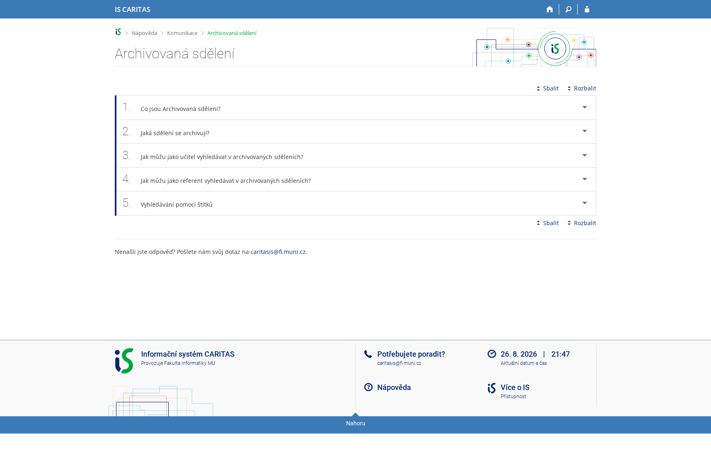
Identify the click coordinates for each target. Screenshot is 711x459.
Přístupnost (513, 396)
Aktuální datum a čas (524, 363)
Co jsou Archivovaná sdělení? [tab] (171, 107)
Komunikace (182, 33)
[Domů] (550, 9)
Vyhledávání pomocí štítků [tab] (167, 203)
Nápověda (144, 33)
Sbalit (551, 88)
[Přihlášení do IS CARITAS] (587, 9)
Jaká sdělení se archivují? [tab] (165, 131)
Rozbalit (585, 88)
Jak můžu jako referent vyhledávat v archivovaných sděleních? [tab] (216, 179)
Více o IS (515, 387)
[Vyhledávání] (568, 9)
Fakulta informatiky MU (189, 363)
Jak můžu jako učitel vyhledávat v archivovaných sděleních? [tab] (212, 155)
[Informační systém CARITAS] (118, 31)
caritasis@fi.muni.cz (278, 252)
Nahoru (355, 423)
